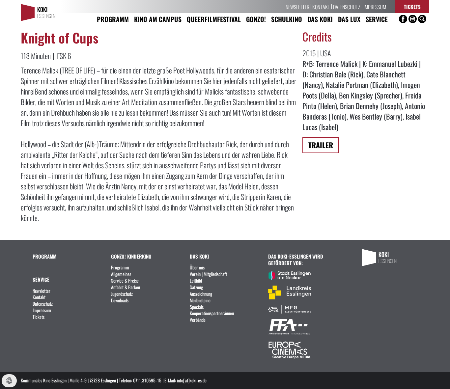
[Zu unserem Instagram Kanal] (412, 19)
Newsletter (297, 6)
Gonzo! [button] (256, 19)
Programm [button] (113, 19)
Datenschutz (346, 6)
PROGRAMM (44, 256)
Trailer (320, 145)
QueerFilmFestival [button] (214, 19)
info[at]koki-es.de (192, 380)
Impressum (374, 6)
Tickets (412, 6)
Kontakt (321, 6)
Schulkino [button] (286, 19)
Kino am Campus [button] (158, 19)
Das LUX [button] (349, 19)
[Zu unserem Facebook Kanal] (403, 19)
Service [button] (377, 19)
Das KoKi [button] (320, 19)
